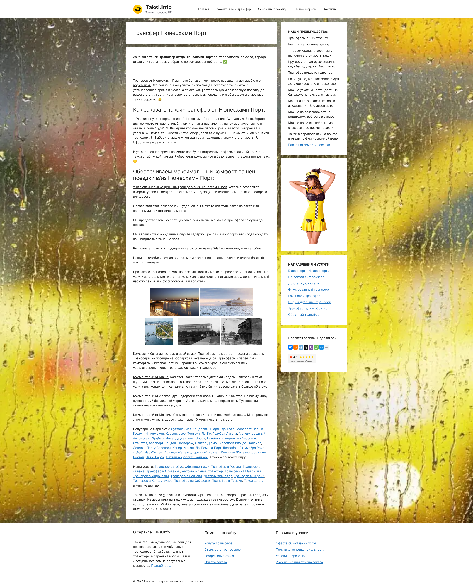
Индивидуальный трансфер (309, 302)
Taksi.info (158, 7)
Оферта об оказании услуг (296, 543)
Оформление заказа (220, 556)
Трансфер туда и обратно (307, 308)
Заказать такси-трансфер (233, 9)
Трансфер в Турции (227, 480)
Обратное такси (197, 466)
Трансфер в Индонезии (151, 476)
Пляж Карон (155, 457)
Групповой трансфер (304, 296)
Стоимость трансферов (223, 549)
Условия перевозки (291, 556)
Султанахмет (181, 429)
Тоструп (193, 433)
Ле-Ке (206, 433)
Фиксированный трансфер (308, 289)
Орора (200, 438)
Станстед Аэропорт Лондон (154, 443)
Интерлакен (154, 433)
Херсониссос (176, 433)
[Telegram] (301, 347)
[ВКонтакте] (290, 347)
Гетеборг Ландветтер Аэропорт (231, 438)
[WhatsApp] (316, 347)
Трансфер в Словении (163, 471)
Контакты (330, 9)
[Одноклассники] (295, 347)
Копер (177, 448)
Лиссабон (230, 448)
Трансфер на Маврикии (243, 471)
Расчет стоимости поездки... (310, 145)
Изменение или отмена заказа (299, 562)
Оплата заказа (216, 562)
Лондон (139, 448)
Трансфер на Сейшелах (192, 480)
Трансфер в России (226, 466)
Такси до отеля (255, 480)
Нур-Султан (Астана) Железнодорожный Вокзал (181, 452)
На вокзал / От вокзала (306, 277)
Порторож (185, 443)
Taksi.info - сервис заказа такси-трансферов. (174, 581)
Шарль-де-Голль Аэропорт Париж (236, 429)
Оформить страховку (272, 9)
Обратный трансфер (303, 314)
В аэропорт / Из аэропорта (308, 271)
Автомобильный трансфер (202, 471)
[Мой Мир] (321, 347)
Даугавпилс (184, 438)
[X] (306, 347)
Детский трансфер (218, 476)
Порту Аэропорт (159, 448)
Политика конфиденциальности (300, 549)
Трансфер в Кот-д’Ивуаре (152, 480)
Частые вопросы (305, 9)
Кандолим (200, 429)
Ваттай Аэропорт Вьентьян (187, 457)
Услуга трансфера (218, 543)
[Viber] (311, 347)
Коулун (138, 433)
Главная (203, 9)
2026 (139, 581)
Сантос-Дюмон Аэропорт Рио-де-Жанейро (228, 443)
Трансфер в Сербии (249, 476)
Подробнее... (161, 565)
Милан (189, 448)
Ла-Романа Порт (208, 448)
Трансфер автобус (169, 466)
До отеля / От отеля (303, 283)
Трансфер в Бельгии (186, 476)
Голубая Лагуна (225, 433)
